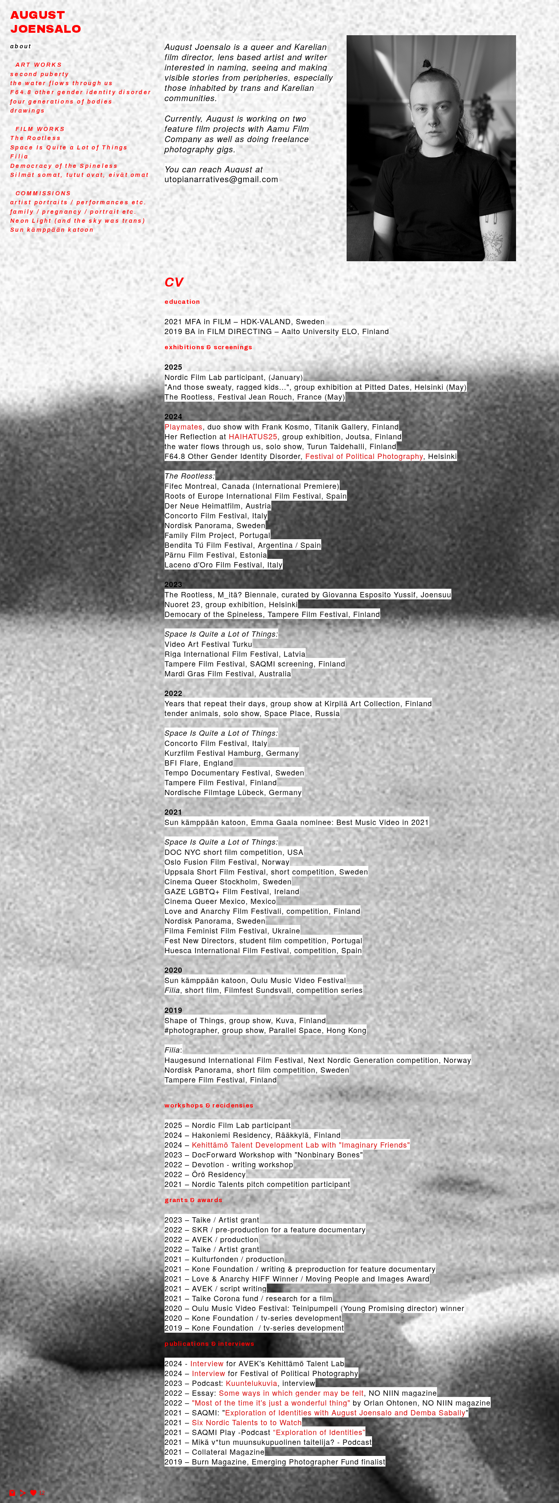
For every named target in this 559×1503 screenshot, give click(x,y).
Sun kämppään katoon (52, 230)
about (21, 46)
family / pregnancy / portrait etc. (73, 212)
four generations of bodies (61, 102)
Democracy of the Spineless (64, 166)
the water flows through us (62, 83)
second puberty (40, 74)
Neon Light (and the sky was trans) (78, 221)
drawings (27, 111)
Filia (19, 157)
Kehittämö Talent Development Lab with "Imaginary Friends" (301, 1144)
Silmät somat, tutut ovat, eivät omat (79, 175)
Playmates (184, 426)
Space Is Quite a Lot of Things (69, 148)
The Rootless (35, 138)
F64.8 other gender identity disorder (80, 92)
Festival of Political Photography (364, 455)
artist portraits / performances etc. (78, 202)
